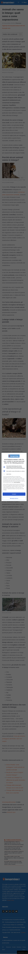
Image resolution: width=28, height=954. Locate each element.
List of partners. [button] (17, 482)
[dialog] (14, 477)
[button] (14, 474)
